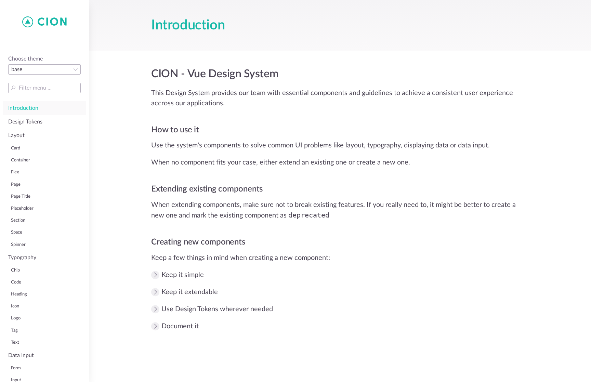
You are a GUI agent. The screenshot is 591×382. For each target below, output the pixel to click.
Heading (19, 294)
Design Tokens (25, 121)
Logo (16, 318)
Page (16, 184)
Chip (15, 270)
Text (15, 342)
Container (20, 160)
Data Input (21, 355)
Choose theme (25, 59)
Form (16, 368)
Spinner (18, 244)
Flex (15, 172)
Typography (22, 257)
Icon (15, 306)
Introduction (23, 108)
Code (16, 282)
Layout (16, 135)
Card (15, 148)
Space (16, 232)
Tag (14, 330)
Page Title (20, 196)
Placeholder (22, 208)
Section (18, 220)
